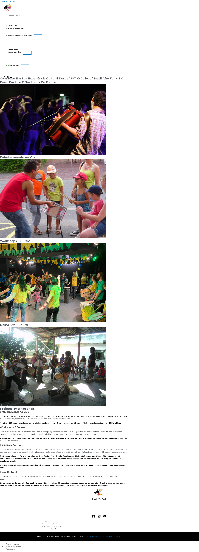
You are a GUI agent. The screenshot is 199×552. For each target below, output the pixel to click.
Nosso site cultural (14, 325)
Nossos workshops (16, 28)
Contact (44, 521)
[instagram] (99, 516)
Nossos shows (14, 15)
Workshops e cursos (15, 241)
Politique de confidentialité (95, 536)
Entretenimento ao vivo (18, 157)
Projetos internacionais (17, 408)
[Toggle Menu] (26, 15)
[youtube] (105, 516)
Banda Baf (12, 25)
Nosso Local (13, 49)
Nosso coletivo (14, 52)
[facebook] (94, 516)
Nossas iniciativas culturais (20, 36)
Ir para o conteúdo (7, 1)
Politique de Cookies (113, 536)
